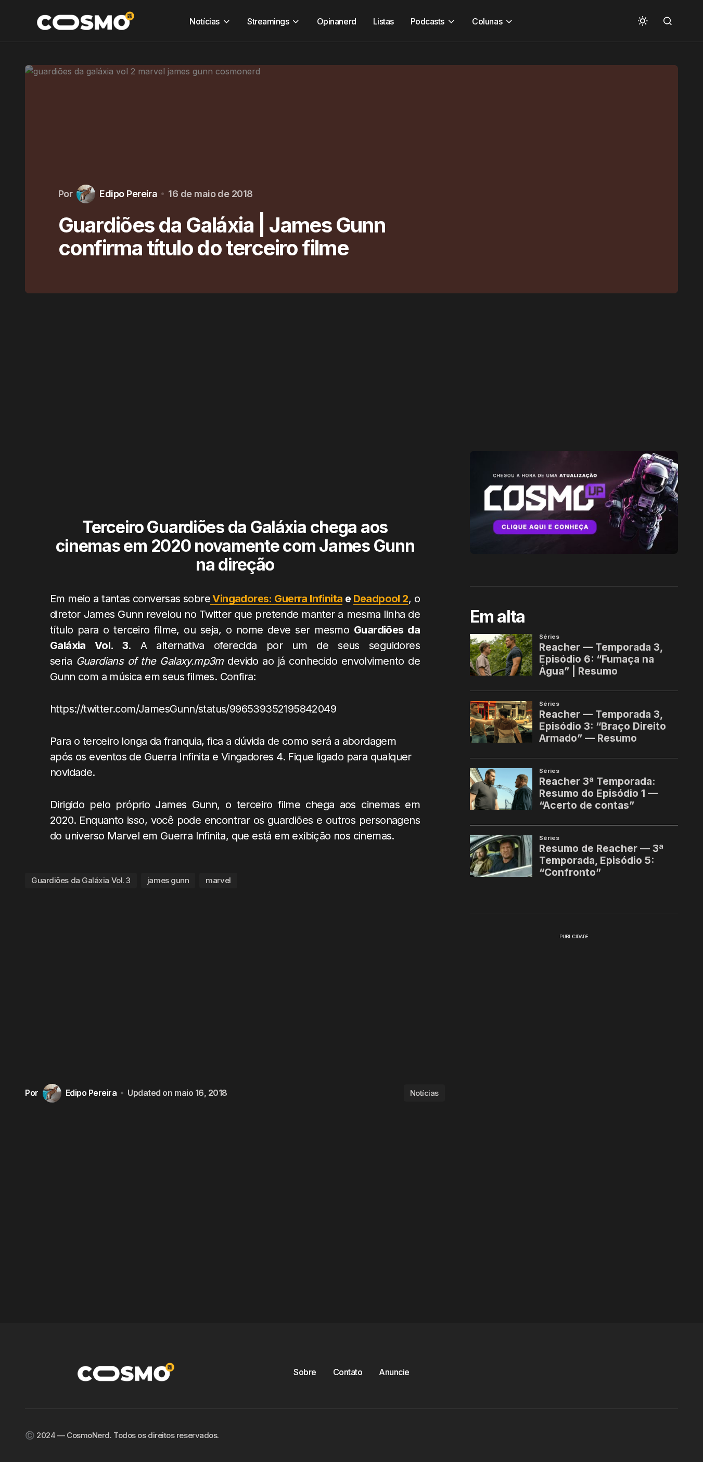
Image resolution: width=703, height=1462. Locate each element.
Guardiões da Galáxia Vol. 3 (81, 880)
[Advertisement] (235, 412)
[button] (642, 20)
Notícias (424, 1093)
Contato (348, 1372)
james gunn (168, 880)
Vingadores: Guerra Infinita (276, 598)
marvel (218, 880)
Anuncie (394, 1372)
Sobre (304, 1372)
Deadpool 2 (380, 598)
